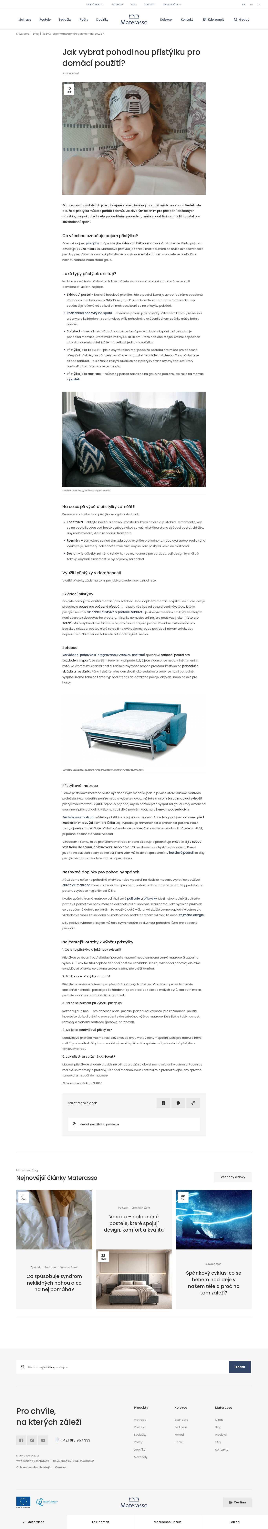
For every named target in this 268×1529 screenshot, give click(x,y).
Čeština (240, 1502)
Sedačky (65, 19)
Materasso (22, 34)
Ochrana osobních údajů (33, 1467)
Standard (181, 1420)
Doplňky (102, 19)
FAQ (218, 1442)
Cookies (60, 1467)
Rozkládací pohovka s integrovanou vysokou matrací (103, 655)
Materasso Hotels (167, 1522)
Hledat (240, 1367)
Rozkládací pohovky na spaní (89, 313)
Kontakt (187, 19)
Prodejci (221, 1434)
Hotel (178, 1442)
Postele (45, 19)
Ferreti (179, 1434)
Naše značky (170, 4)
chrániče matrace (76, 885)
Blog (134, 4)
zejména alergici (191, 915)
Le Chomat (100, 1522)
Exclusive (181, 1427)
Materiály (140, 1457)
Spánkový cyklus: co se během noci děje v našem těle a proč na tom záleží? (213, 1283)
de (259, 4)
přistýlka (92, 243)
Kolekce (166, 19)
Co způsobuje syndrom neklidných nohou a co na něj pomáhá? (54, 1283)
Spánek (36, 1267)
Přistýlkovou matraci (78, 817)
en (251, 4)
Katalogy (117, 4)
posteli (74, 379)
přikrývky (150, 898)
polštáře (133, 898)
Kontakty (150, 4)
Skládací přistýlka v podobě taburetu (115, 612)
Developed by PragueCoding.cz (73, 1461)
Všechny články (233, 1177)
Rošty (84, 19)
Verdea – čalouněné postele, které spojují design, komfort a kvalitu (134, 1223)
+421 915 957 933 (75, 1440)
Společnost (93, 4)
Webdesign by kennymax (32, 1461)
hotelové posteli (181, 853)
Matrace (24, 19)
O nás (219, 1420)
